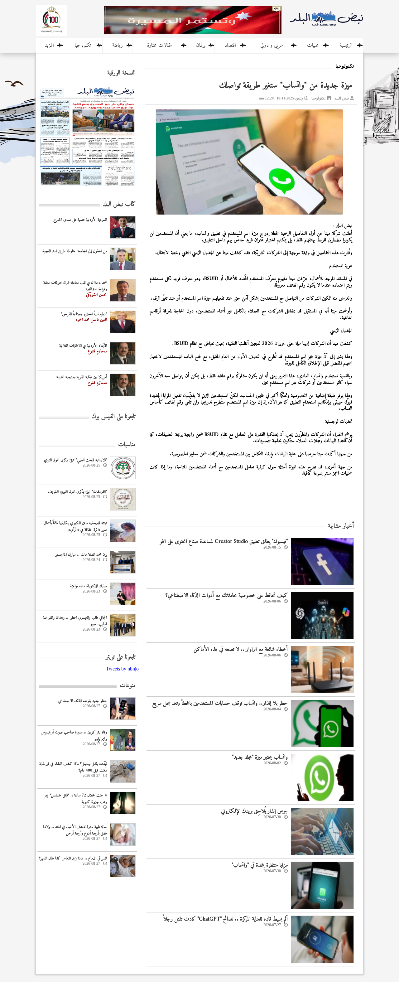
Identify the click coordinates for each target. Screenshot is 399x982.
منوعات (128, 685)
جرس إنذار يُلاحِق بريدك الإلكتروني (254, 811)
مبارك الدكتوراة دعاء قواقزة (88, 586)
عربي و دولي (271, 45)
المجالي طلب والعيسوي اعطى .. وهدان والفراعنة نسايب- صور (75, 621)
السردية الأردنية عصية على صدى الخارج (80, 219)
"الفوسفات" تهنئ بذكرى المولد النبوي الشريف (77, 491)
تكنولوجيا (83, 45)
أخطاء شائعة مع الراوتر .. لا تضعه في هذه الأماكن (241, 649)
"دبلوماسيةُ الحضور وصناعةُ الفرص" (84, 314)
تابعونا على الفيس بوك (114, 416)
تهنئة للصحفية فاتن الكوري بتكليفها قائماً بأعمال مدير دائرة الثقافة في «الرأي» (75, 526)
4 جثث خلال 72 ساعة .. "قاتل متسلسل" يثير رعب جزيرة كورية (76, 798)
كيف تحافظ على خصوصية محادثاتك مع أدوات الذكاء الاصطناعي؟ (226, 595)
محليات (313, 45)
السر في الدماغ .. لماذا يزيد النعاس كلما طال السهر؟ (73, 858)
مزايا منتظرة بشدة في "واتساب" (260, 865)
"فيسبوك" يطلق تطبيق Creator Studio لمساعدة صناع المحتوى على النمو (224, 541)
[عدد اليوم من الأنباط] (87, 187)
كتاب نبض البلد (119, 204)
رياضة (117, 45)
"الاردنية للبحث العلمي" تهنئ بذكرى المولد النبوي (75, 460)
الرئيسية (346, 45)
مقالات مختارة (159, 45)
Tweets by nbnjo (122, 668)
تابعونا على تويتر (121, 657)
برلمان (200, 45)
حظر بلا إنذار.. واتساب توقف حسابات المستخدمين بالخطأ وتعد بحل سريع (220, 703)
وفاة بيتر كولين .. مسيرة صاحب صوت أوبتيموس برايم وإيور (74, 736)
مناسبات (127, 444)
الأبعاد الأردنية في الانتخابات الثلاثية (83, 345)
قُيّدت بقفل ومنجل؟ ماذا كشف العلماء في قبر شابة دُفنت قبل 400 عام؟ (73, 767)
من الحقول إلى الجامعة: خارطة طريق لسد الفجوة (74, 251)
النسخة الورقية (121, 73)
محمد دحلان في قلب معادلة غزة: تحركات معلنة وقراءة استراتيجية (75, 286)
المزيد (49, 45)
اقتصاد (230, 45)
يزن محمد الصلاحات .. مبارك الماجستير (81, 554)
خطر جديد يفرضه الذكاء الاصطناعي (82, 700)
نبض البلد (341, 98)
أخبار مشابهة (341, 526)
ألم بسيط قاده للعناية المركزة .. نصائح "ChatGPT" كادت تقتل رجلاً (225, 919)
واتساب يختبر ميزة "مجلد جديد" (260, 757)
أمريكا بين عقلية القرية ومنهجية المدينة (81, 377)
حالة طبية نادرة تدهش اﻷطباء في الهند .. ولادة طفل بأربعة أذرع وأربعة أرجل (75, 830)
